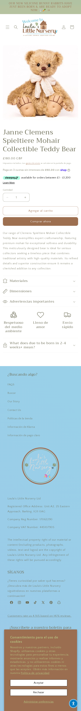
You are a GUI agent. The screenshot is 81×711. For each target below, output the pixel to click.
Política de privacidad (35, 673)
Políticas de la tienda (20, 418)
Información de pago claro (24, 435)
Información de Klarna (21, 427)
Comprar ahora (40, 221)
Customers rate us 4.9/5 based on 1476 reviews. (40, 615)
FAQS (11, 384)
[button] (7, 27)
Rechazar (38, 692)
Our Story (14, 401)
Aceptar (39, 682)
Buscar (12, 393)
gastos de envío (33, 163)
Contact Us (14, 410)
